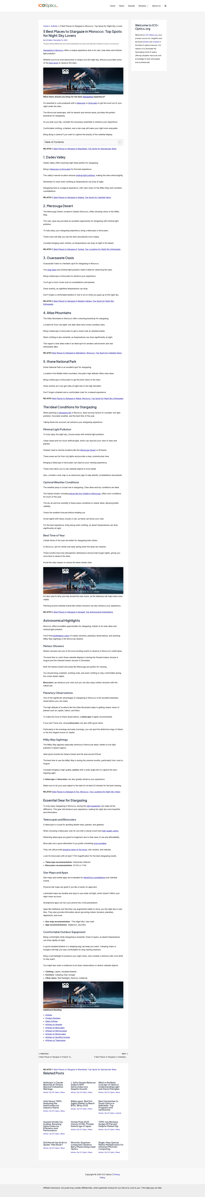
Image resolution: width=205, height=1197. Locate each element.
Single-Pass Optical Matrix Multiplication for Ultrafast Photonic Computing (110, 1145)
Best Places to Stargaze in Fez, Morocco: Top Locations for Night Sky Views (86, 792)
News (63, 1092)
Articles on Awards (53, 1024)
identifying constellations (94, 877)
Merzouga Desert (88, 450)
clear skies (51, 270)
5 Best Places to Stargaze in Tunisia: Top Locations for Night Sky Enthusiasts (86, 249)
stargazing (88, 97)
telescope (81, 103)
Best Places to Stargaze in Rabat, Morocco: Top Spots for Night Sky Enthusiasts (87, 398)
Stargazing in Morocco (53, 50)
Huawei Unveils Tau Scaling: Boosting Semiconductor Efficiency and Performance (53, 1126)
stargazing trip (65, 413)
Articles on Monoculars (55, 1034)
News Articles (51, 1021)
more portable (100, 843)
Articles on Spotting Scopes (57, 1037)
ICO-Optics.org (151, 35)
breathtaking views (61, 636)
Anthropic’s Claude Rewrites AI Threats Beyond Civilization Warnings (53, 1085)
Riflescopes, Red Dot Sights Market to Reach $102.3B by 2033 (82, 1103)
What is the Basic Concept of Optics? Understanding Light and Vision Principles (108, 1085)
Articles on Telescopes (55, 1040)
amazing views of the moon (75, 849)
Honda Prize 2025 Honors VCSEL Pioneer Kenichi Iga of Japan (82, 1123)
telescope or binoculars (60, 169)
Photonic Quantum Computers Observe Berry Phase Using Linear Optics (83, 1145)
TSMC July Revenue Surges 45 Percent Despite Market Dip (108, 1123)
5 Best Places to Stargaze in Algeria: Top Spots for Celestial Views (81, 197)
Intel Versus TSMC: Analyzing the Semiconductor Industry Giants (52, 1104)
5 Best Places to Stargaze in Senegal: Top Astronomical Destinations (82, 612)
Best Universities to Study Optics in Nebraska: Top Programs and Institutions (108, 1105)
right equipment (93, 806)
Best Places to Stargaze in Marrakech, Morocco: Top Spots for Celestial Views (87, 353)
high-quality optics (110, 831)
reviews (156, 42)
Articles (48, 1015)
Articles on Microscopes (56, 1031)
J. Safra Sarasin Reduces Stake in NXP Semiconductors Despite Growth (83, 1085)
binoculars (92, 103)
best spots (53, 63)
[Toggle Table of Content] (118, 142)
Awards (118, 1113)
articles (146, 42)
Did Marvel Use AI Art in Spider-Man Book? (55, 1143)
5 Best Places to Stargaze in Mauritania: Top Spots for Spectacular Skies (84, 149)
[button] (147, 5)
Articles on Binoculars (54, 1028)
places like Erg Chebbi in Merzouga (84, 493)
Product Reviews (52, 1018)
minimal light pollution (85, 175)
